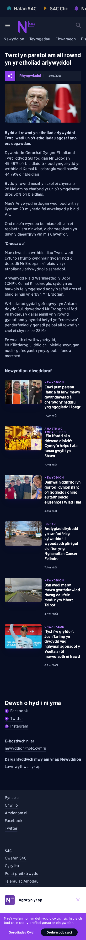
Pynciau (12, 797)
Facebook (19, 711)
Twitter (16, 718)
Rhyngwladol (30, 76)
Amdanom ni (16, 813)
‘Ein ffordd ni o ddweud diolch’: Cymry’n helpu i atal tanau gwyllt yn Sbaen (61, 446)
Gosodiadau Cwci (21, 932)
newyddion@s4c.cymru (25, 748)
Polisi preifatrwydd (21, 873)
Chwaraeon (65, 39)
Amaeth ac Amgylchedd (55, 430)
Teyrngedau (39, 39)
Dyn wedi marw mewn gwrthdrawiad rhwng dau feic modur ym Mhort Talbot (62, 595)
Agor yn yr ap (30, 900)
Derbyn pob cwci (59, 932)
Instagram (19, 726)
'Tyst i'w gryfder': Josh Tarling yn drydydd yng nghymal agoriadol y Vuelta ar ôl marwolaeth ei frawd (62, 644)
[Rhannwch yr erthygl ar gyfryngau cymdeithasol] (10, 76)
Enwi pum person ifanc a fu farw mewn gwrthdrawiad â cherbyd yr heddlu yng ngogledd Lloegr (62, 397)
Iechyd (50, 523)
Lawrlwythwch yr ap (23, 766)
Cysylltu (12, 866)
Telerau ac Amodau (21, 881)
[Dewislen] (7, 25)
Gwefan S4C (16, 858)
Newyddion (14, 39)
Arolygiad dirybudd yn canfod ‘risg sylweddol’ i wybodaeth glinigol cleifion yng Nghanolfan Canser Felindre (61, 543)
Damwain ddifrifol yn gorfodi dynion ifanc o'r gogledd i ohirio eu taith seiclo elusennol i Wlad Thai (62, 492)
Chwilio (11, 805)
